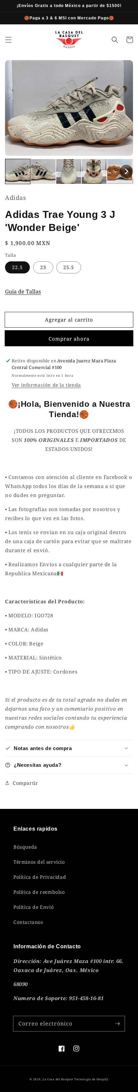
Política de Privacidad (39, 877)
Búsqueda (25, 847)
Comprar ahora (69, 338)
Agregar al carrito (69, 319)
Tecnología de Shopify (91, 1079)
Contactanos (28, 922)
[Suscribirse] (117, 1023)
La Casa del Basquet (58, 1079)
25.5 (68, 267)
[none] (17, 171)
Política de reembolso (39, 892)
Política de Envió (33, 907)
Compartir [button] (25, 783)
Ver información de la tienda (46, 385)
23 (43, 267)
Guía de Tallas (23, 291)
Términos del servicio (39, 862)
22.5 (17, 267)
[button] (8, 39)
